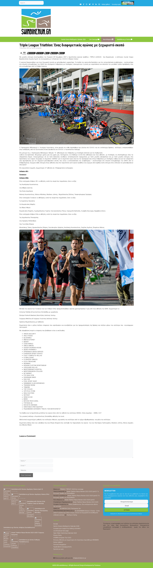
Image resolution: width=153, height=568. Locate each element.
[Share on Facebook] (2, 215)
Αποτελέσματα (107, 39)
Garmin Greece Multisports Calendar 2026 (73, 39)
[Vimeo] (93, 4)
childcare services (58, 515)
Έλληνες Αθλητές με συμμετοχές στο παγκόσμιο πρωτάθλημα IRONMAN (76, 540)
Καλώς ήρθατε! (106, 4)
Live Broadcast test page (61, 531)
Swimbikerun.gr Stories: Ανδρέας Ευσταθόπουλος (19, 527)
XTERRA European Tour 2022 (62, 537)
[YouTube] (80, 4)
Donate (55, 524)
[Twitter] (89, 4)
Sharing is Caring (72, 515)
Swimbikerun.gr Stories (124, 39)
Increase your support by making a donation (66, 528)
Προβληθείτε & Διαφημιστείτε (62, 547)
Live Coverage (93, 39)
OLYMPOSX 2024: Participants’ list (70, 508)
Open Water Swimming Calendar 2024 (65, 533)
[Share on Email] (2, 229)
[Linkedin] (96, 4)
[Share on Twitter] (2, 218)
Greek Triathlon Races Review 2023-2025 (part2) (80, 500)
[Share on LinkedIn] (2, 225)
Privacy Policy (57, 535)
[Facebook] (83, 4)
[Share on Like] (2, 222)
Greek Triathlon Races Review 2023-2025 (85, 502)
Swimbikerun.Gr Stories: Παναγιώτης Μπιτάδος (41, 510)
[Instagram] (86, 4)
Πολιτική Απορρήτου (59, 544)
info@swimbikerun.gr (79, 558)
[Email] (99, 4)
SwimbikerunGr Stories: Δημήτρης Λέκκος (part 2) (27, 489)
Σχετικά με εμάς (116, 4)
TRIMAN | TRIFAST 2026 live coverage (71, 489)
